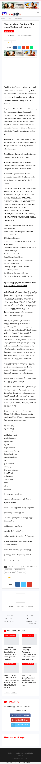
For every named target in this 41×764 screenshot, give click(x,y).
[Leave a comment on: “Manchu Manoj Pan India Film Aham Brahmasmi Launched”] (14, 42)
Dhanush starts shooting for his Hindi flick (31, 621)
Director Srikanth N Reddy (29, 566)
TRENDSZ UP (25, 758)
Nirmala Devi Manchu (10, 572)
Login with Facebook (22, 715)
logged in (15, 706)
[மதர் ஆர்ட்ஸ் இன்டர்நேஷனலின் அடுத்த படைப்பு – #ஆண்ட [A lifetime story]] (29, 668)
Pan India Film (21, 572)
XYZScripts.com (30, 763)
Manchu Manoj (8, 569)
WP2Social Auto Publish (12, 763)
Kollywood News (10, 635)
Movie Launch (9, 31)
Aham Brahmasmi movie (14, 566)
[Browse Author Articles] (20, 598)
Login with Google (22, 720)
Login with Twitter (22, 725)
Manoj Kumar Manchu (20, 569)
